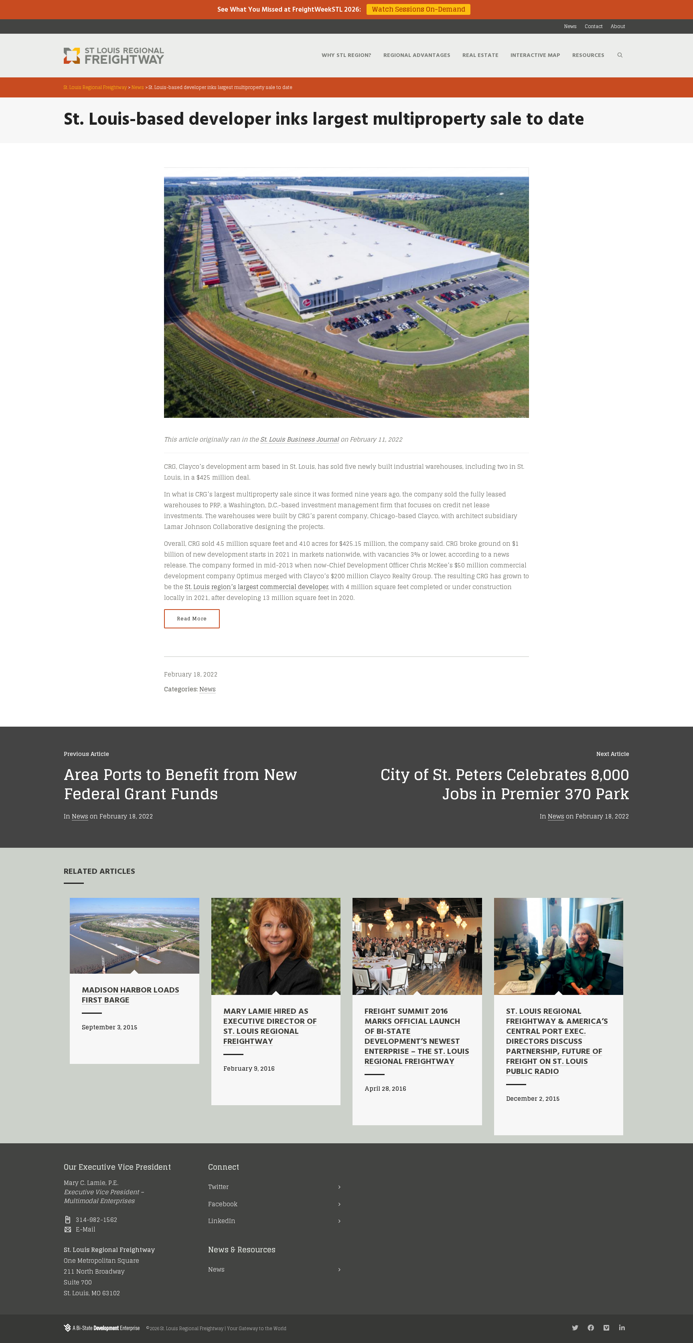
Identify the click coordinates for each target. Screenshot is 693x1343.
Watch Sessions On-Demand (418, 9)
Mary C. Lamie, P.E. (91, 1182)
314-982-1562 (97, 1219)
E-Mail (85, 1229)
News (207, 689)
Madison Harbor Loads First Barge (130, 995)
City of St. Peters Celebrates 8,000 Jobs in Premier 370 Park (505, 784)
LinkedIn (221, 1220)
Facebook (222, 1204)
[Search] (620, 55)
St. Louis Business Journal (299, 439)
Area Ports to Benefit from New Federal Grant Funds (180, 784)
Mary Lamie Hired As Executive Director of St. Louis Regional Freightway (270, 1026)
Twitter (218, 1186)
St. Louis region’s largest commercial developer (256, 586)
